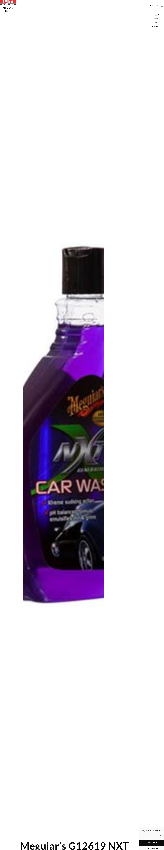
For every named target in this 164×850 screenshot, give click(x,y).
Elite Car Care (8, 9)
